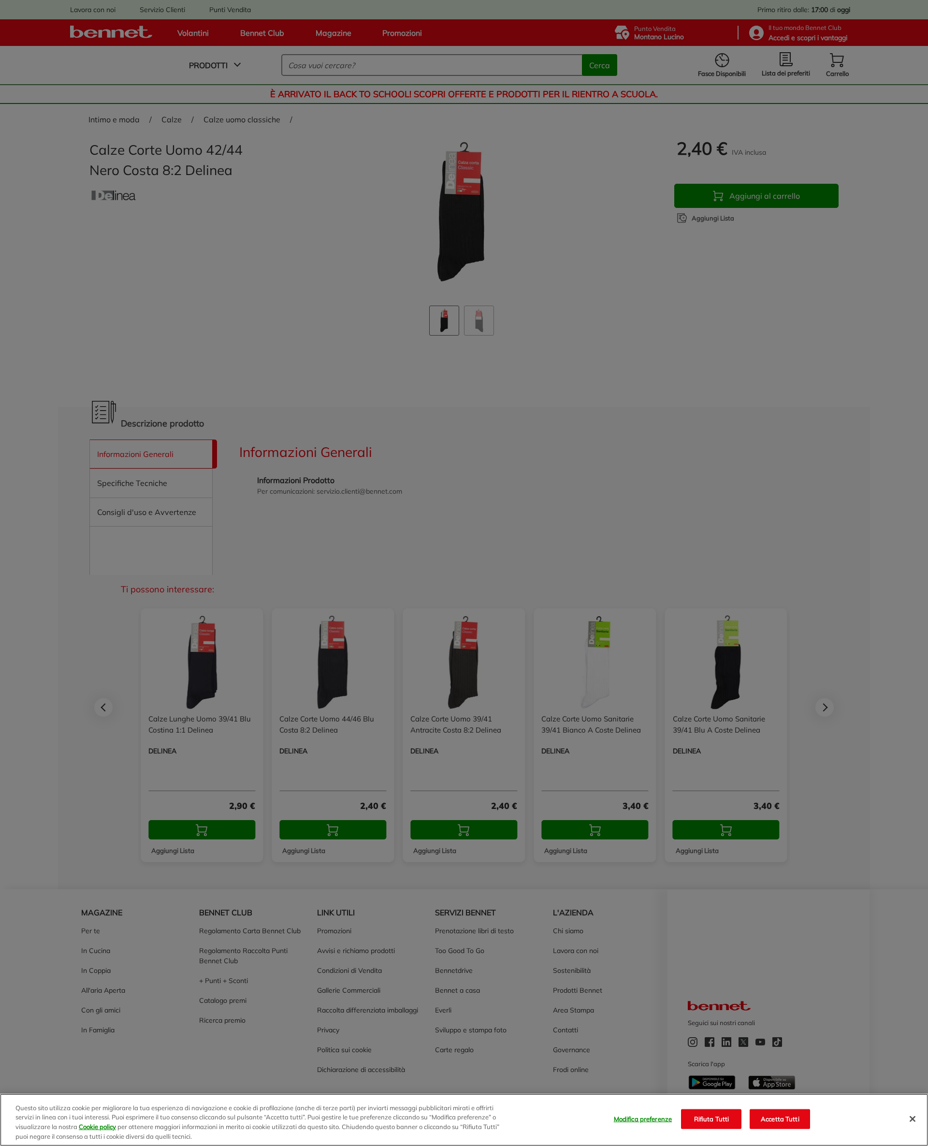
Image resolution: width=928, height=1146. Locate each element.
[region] (464, 1120)
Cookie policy (97, 1127)
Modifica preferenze (643, 1119)
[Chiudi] (912, 1119)
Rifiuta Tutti (711, 1119)
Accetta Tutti (780, 1119)
